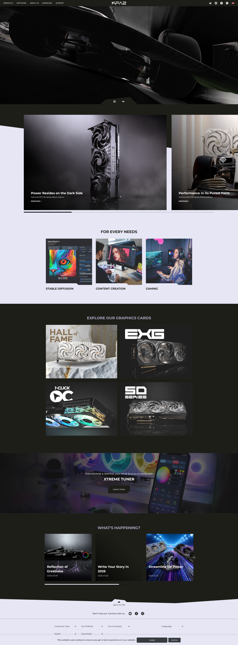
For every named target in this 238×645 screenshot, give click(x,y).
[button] (48, 212)
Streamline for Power (166, 567)
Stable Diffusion (60, 288)
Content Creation (111, 288)
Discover (36, 201)
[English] (232, 3)
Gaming (152, 288)
